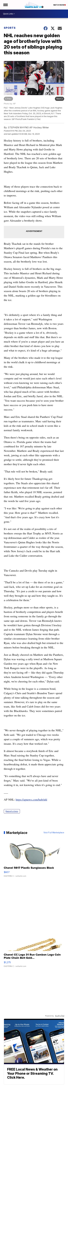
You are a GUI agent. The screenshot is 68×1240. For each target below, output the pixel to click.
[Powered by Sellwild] (59, 1016)
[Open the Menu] (5, 5)
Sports (10, 27)
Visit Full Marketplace (53, 833)
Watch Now (58, 5)
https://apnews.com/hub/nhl (31, 799)
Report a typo (12, 811)
